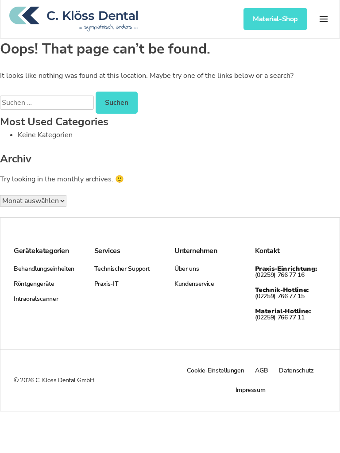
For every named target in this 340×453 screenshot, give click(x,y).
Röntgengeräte (34, 284)
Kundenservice (194, 284)
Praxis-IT (106, 284)
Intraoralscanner (36, 299)
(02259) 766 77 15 (282, 293)
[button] (323, 19)
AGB (261, 370)
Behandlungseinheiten (44, 269)
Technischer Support (122, 269)
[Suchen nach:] (48, 102)
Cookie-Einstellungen (215, 370)
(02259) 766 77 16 (286, 272)
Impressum (251, 390)
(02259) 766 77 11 (283, 314)
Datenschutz (296, 370)
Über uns (186, 269)
